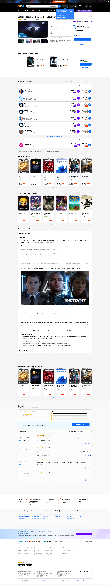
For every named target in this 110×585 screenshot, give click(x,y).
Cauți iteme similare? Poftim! (28, 193)
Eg (75, 27)
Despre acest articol (36, 74)
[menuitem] (20, 10)
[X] (89, 572)
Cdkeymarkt (27, 110)
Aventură (32, 13)
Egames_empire (81, 26)
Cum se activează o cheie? (58, 34)
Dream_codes (27, 117)
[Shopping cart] (90, 6)
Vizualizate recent (26, 74)
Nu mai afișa (61, 17)
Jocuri (23, 13)
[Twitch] (83, 572)
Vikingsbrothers (28, 130)
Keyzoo (25, 90)
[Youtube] (80, 572)
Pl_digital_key (27, 123)
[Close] (108, 1)
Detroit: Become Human (40, 13)
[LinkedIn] (91, 572)
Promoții (19, 74)
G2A (19, 13)
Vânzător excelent (28, 91)
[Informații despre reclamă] (29, 89)
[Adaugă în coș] (89, 91)
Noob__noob (27, 103)
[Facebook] (78, 572)
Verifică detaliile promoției (23, 533)
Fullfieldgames (27, 144)
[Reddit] (85, 572)
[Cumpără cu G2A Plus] (78, 91)
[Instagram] (87, 572)
